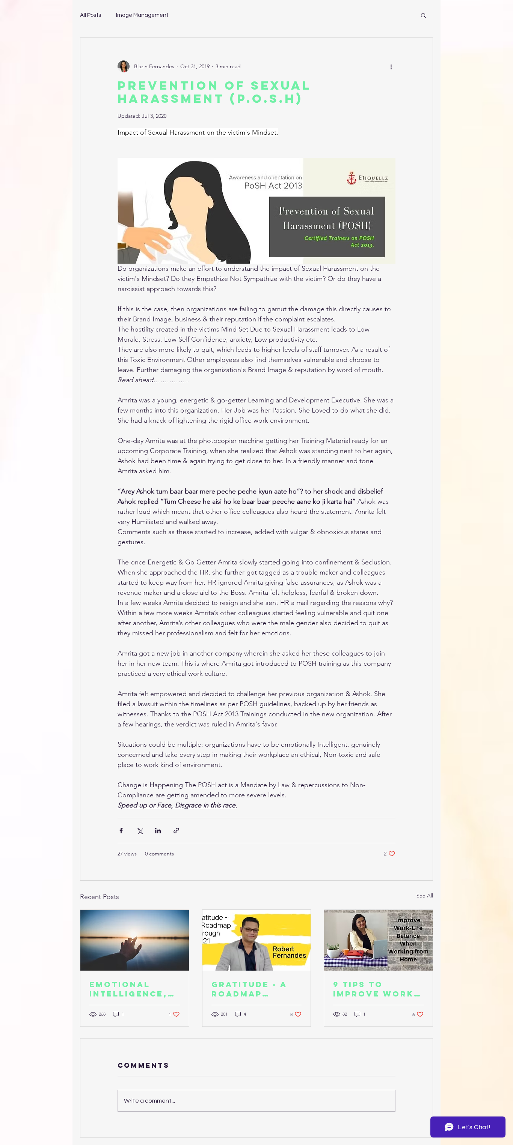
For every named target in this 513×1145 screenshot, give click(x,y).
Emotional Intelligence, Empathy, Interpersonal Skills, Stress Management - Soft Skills (131, 989)
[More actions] (390, 66)
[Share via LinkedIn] (157, 830)
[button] (423, 15)
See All (424, 895)
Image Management (142, 15)
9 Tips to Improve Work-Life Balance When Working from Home (375, 989)
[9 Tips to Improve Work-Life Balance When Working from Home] (378, 940)
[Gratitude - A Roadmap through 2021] (256, 940)
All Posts (90, 15)
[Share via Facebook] (121, 830)
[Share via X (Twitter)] (139, 830)
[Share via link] (176, 830)
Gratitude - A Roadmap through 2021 (249, 989)
